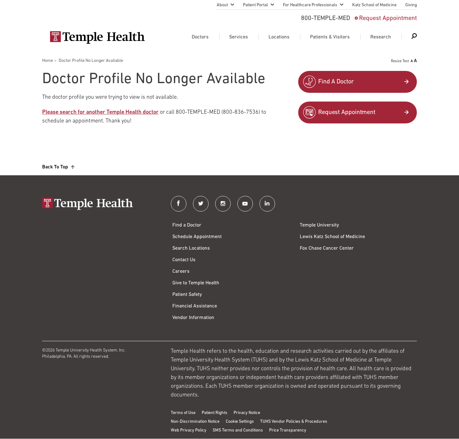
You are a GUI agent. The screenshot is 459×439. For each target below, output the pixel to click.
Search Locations (191, 248)
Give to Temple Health (195, 283)
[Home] (100, 204)
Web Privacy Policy (188, 430)
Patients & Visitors (330, 37)
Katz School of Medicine (374, 5)
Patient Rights (214, 413)
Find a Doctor (186, 225)
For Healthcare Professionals (310, 5)
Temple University (319, 225)
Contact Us (183, 259)
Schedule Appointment (197, 236)
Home (47, 60)
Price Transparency (287, 430)
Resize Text (400, 61)
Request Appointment (388, 18)
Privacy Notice (247, 413)
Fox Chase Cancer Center (327, 248)
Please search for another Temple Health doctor (100, 112)
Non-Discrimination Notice (195, 421)
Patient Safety (187, 294)
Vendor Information (193, 317)
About (222, 5)
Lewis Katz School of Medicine (332, 236)
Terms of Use (183, 413)
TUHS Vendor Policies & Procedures (293, 421)
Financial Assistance (194, 306)
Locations (279, 37)
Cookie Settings (240, 421)
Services (238, 37)
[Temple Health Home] (97, 37)
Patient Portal (255, 5)
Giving (411, 5)
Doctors (200, 37)
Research (380, 37)
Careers (181, 271)
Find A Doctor (336, 82)
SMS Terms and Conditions (238, 430)
